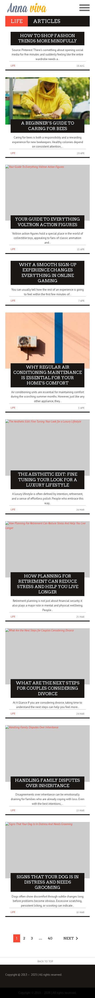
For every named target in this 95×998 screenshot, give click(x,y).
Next (68, 938)
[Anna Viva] (26, 8)
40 (50, 938)
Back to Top (45, 961)
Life (13, 65)
